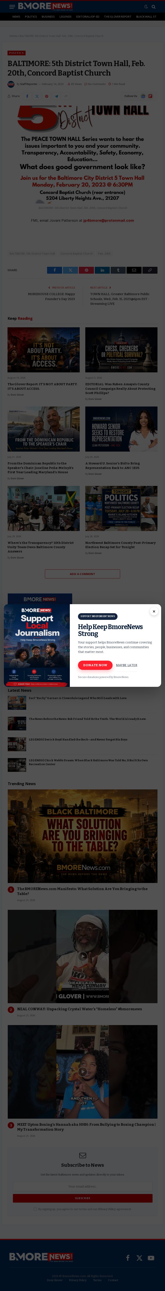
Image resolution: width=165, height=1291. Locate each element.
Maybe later (126, 665)
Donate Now (95, 665)
